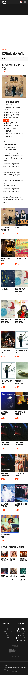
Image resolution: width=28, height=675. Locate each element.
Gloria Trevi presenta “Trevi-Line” (13, 560)
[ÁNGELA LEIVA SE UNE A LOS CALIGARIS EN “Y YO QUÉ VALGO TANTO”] (14, 571)
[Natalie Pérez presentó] (4, 571)
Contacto (22, 640)
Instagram (22, 631)
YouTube (22, 629)
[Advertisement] (14, 30)
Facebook (22, 633)
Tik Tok (22, 635)
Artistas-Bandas (7, 631)
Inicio (7, 629)
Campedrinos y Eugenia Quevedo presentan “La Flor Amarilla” (23, 560)
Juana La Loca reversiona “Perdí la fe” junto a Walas (4, 560)
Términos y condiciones (13, 667)
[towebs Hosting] (14, 645)
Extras (7, 638)
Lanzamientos (7, 635)
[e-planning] (14, 656)
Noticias (7, 633)
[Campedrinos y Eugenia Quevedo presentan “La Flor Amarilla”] (23, 554)
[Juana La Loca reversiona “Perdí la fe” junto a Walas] (4, 554)
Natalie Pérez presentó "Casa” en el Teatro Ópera (4, 577)
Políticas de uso (22, 667)
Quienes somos (22, 638)
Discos (3, 59)
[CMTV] (4, 2)
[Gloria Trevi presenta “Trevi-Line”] (14, 554)
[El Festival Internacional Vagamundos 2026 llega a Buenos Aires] (23, 571)
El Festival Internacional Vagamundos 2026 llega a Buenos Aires (23, 578)
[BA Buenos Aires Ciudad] (14, 651)
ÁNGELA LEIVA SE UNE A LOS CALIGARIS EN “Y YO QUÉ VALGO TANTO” (13, 577)
